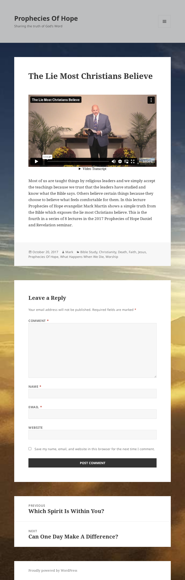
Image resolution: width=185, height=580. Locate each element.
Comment (38, 321)
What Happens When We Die (82, 256)
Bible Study (88, 252)
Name (34, 386)
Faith (132, 252)
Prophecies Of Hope (46, 18)
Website (35, 427)
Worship (112, 256)
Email (35, 407)
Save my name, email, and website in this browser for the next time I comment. (95, 449)
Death (122, 252)
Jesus (142, 252)
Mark (69, 252)
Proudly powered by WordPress (52, 570)
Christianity (107, 252)
